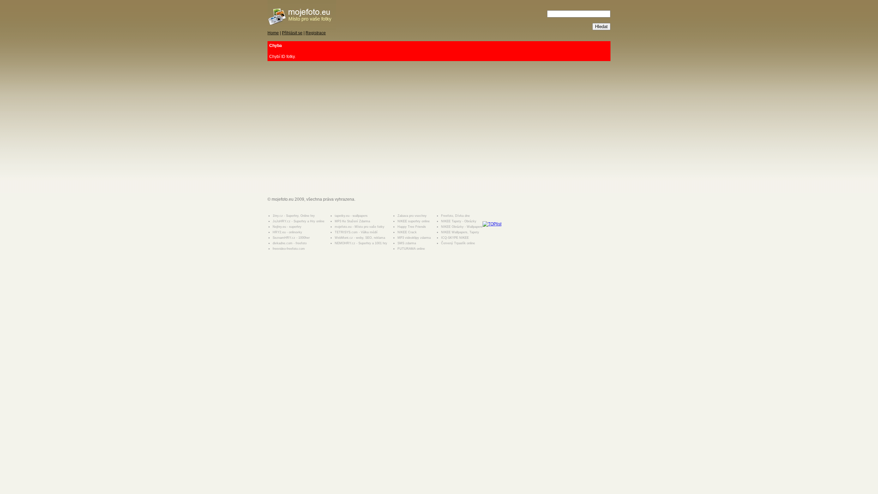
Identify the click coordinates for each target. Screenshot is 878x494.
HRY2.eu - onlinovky (287, 232)
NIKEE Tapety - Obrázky (458, 221)
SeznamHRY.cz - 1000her (291, 237)
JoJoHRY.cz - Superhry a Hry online (298, 221)
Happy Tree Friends (412, 226)
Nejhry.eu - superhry (287, 226)
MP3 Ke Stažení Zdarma (352, 221)
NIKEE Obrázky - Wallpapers (462, 226)
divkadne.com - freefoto (290, 243)
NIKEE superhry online (414, 221)
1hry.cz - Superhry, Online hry (294, 215)
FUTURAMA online (411, 248)
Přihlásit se (292, 33)
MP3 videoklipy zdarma (414, 237)
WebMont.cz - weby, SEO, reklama (360, 237)
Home (273, 33)
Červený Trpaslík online (458, 243)
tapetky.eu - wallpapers (351, 215)
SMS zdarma (407, 243)
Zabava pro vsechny (412, 215)
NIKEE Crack (407, 232)
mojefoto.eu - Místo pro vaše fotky (359, 226)
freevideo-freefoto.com (289, 248)
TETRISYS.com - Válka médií (356, 232)
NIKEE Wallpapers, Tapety (460, 232)
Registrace (316, 33)
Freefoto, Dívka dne (455, 215)
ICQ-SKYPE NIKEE (455, 237)
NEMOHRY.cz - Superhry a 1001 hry (361, 243)
